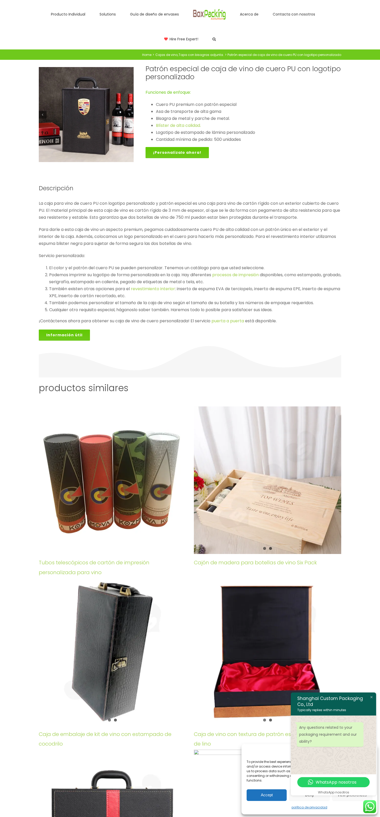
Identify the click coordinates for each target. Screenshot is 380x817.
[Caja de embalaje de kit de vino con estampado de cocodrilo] (112, 652)
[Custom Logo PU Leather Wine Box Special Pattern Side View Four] (86, 114)
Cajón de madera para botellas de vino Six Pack (255, 562)
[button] (323, 14)
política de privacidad (309, 807)
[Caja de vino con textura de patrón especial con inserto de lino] (267, 652)
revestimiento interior (153, 289)
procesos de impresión (235, 275)
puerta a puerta (227, 321)
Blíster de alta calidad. (178, 125)
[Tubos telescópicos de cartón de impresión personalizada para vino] (112, 480)
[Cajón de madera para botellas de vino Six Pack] (267, 480)
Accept (267, 795)
